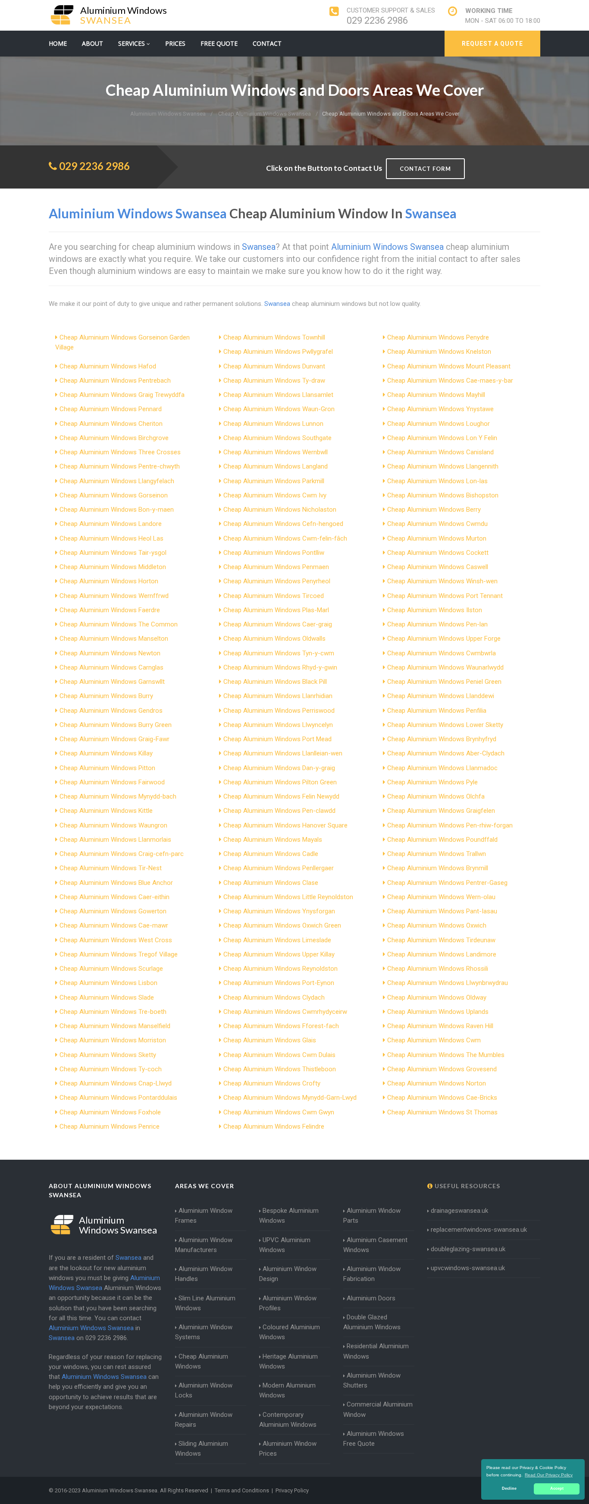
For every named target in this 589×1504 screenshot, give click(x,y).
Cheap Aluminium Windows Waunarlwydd (445, 667)
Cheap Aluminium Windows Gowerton (113, 911)
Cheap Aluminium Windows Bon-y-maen (117, 509)
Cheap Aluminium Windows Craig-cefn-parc (122, 854)
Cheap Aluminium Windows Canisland (440, 452)
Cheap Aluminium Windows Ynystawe (440, 409)
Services (132, 43)
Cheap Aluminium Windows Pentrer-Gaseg (447, 883)
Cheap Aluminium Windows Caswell (437, 567)
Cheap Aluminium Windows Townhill (274, 337)
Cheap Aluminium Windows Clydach (274, 997)
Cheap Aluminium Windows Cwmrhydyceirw (285, 1012)
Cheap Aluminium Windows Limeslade (277, 940)
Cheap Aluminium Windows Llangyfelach (117, 481)
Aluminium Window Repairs (203, 1419)
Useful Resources (466, 1185)
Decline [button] (509, 1488)
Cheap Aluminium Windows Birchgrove (114, 438)
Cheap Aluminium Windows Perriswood (279, 710)
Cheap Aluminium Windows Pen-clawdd (279, 811)
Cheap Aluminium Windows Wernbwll (275, 452)
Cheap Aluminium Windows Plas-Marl (276, 610)
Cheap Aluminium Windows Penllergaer (278, 868)
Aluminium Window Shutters (372, 1380)
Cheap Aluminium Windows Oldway (436, 997)
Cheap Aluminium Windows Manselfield (115, 1026)
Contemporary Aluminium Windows (287, 1419)
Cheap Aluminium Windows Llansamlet (278, 395)
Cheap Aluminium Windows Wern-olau (441, 897)
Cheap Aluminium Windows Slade (107, 997)
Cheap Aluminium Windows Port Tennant (445, 596)
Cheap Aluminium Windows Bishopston (442, 495)
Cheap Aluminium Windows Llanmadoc (442, 768)
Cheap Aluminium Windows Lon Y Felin (442, 438)
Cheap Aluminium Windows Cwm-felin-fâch (285, 538)
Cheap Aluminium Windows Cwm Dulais (279, 1055)
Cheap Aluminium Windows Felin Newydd (281, 796)
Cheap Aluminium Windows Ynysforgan (279, 911)
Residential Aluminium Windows (376, 1351)
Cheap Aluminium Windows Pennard (111, 409)
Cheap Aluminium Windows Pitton (107, 768)
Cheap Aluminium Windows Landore (111, 524)
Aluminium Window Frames (203, 1215)
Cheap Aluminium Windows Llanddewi (440, 696)
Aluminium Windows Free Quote (373, 1438)
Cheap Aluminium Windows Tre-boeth (113, 1012)
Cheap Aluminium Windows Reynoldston (280, 968)
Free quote (219, 43)
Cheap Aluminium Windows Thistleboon (279, 1069)
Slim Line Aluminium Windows (205, 1303)
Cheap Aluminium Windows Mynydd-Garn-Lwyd (290, 1097)
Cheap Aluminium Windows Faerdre (110, 610)
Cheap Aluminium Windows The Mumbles (445, 1055)
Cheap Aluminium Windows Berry (434, 509)
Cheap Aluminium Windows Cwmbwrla (441, 653)
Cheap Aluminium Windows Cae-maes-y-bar (450, 380)
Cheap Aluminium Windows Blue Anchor (116, 883)
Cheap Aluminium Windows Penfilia (436, 710)
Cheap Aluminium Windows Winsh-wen (442, 581)
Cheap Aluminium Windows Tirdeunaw (441, 940)
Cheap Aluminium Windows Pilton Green (280, 782)
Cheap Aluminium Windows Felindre (273, 1126)
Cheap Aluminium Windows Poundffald (442, 839)
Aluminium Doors (371, 1298)
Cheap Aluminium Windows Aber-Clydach (445, 753)
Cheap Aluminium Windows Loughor (438, 424)
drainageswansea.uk (459, 1211)
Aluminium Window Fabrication (372, 1274)
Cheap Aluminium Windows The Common (119, 624)
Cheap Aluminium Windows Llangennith (442, 466)
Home (58, 43)
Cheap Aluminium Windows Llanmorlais (115, 839)
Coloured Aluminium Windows (289, 1332)
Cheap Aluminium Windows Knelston (439, 352)
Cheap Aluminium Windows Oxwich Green (282, 925)
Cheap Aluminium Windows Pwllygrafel (278, 352)
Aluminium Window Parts (372, 1215)
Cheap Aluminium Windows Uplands (438, 1012)
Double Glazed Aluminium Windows (372, 1322)
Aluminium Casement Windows (375, 1245)
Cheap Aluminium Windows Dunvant (274, 366)
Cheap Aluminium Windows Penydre (438, 337)
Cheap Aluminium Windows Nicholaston (279, 509)
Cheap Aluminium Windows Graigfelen (441, 811)
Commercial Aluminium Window (378, 1409)
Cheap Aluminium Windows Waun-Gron (279, 409)
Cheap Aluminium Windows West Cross (116, 940)
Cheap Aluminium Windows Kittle (106, 811)
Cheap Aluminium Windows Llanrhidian (277, 696)
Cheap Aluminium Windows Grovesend (442, 1069)
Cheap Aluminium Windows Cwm (434, 1040)
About (92, 43)
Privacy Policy (292, 1490)
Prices (175, 43)
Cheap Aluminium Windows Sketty (108, 1055)
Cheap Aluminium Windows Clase (270, 883)
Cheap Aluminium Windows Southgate (277, 438)
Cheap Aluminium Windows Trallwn (436, 854)
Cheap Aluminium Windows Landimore (441, 954)
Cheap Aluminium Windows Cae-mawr (114, 925)
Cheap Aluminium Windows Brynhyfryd (441, 739)
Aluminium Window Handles (203, 1274)
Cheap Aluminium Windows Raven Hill (440, 1026)
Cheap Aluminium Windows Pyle (432, 782)
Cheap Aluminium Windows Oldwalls (274, 638)
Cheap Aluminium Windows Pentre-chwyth (120, 466)
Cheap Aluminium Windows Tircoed (273, 596)
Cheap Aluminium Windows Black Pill (275, 682)
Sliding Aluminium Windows (201, 1448)
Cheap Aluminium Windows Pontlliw (273, 553)
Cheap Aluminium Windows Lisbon (108, 983)
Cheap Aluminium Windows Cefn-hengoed (283, 524)
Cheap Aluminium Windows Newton (110, 653)
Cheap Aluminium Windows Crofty (271, 1083)
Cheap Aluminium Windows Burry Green (116, 725)
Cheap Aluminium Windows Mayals (272, 839)
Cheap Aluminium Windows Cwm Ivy (274, 495)
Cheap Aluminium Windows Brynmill (437, 868)
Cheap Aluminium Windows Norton (436, 1083)
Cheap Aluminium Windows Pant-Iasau (442, 911)
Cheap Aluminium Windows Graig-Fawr (114, 739)
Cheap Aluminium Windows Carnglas (111, 667)
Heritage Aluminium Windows (288, 1361)
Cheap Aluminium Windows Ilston (434, 610)
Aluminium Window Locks (203, 1390)
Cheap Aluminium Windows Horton (109, 581)
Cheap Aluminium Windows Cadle (270, 854)
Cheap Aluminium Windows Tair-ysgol (113, 553)
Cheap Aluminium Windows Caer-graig (277, 624)
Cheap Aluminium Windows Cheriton (111, 424)
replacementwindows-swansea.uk (479, 1229)
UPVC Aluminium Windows (284, 1245)
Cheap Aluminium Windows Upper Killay (279, 954)
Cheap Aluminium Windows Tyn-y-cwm (278, 653)
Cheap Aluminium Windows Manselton (114, 638)
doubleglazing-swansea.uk (468, 1249)
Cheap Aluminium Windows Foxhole (110, 1112)
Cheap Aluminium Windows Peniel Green (444, 682)
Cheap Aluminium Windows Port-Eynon (278, 983)
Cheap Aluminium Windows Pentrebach (115, 380)
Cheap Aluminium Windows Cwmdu (437, 524)
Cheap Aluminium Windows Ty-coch (111, 1069)
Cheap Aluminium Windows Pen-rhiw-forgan (450, 825)
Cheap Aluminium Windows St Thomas (442, 1112)
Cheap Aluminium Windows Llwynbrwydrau (447, 983)
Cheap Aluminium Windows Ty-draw (274, 380)
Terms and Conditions (242, 1490)
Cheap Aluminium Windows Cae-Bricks (442, 1097)
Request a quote (492, 43)
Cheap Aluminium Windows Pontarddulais (118, 1097)
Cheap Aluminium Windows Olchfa (436, 796)
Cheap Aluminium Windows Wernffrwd (114, 596)
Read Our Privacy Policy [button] (549, 1475)
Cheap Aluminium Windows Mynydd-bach (118, 796)
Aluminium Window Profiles (287, 1303)
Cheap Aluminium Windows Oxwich (436, 925)
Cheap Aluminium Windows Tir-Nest (111, 868)
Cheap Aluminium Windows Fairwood (112, 782)
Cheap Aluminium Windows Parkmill (273, 481)
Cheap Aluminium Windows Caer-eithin (114, 897)
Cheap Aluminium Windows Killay (106, 753)
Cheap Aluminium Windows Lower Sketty (445, 725)
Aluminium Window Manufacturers (203, 1245)
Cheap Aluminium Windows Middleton (113, 567)
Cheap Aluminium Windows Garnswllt (112, 682)
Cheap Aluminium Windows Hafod (108, 366)
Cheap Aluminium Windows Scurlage (111, 968)
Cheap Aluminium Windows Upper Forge (444, 638)
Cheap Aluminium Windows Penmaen (276, 567)
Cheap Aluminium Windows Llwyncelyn (278, 725)
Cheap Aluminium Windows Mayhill (436, 395)
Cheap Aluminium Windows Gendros (111, 710)
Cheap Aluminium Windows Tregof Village (119, 954)
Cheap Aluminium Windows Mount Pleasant (449, 366)
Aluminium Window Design (287, 1274)
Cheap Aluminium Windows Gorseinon (114, 495)
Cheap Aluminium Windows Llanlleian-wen (282, 753)
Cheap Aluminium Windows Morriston (113, 1040)
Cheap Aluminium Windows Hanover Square (285, 825)
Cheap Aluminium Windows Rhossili (437, 968)
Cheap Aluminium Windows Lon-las (437, 481)
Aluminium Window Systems (203, 1332)
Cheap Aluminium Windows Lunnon (273, 424)
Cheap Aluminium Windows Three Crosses (120, 452)
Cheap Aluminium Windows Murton (436, 538)
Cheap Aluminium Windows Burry (106, 696)
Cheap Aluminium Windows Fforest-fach (281, 1026)
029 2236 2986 (377, 20)
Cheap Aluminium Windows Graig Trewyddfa (122, 395)
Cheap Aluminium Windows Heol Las (111, 538)
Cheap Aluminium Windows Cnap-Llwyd (116, 1083)
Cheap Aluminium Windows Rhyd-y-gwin (280, 667)
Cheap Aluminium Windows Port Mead (277, 739)
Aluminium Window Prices (287, 1448)
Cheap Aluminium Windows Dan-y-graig (279, 768)
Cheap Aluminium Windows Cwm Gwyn (278, 1112)
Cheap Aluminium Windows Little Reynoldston (288, 897)
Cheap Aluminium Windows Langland (275, 466)
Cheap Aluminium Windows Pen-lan (437, 624)
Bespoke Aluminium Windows (289, 1215)
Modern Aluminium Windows (287, 1390)
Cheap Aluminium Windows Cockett (438, 553)
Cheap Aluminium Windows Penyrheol (276, 581)
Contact (267, 43)
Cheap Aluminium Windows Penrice (110, 1126)
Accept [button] (557, 1488)
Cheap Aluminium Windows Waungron (113, 825)
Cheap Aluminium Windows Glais (269, 1040)
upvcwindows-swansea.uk (468, 1268)
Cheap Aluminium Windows (201, 1361)
